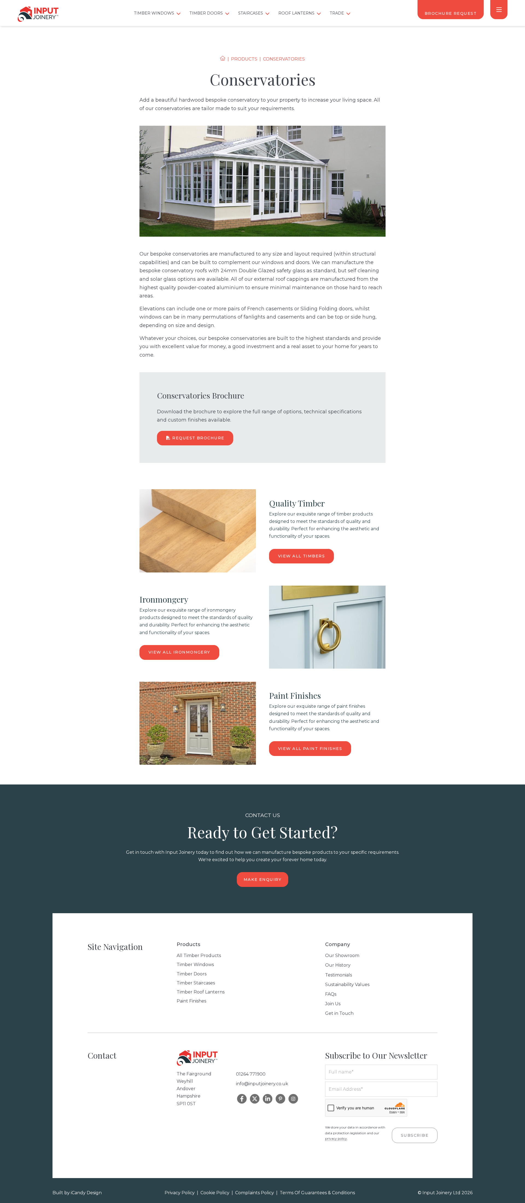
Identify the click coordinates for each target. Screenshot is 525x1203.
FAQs (330, 994)
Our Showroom (342, 955)
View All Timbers (301, 556)
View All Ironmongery (179, 652)
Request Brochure (197, 438)
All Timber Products (199, 955)
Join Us (332, 1003)
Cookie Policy (214, 1192)
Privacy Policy (180, 1192)
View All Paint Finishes (310, 748)
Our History (338, 965)
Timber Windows (195, 964)
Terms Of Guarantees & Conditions (317, 1192)
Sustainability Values (347, 984)
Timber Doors (191, 973)
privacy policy (336, 1138)
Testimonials (338, 975)
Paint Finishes (191, 1001)
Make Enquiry (262, 879)
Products (244, 59)
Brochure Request (451, 13)
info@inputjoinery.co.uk (262, 1083)
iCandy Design (86, 1192)
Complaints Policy (254, 1192)
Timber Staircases (196, 983)
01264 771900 (251, 1074)
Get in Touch (339, 1013)
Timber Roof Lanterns (200, 992)
